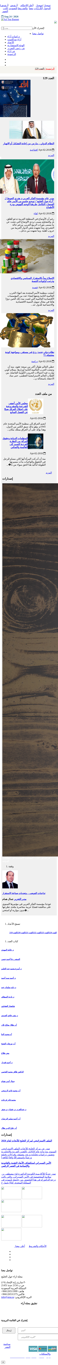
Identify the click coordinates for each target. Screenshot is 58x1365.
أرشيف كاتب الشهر (4, 8)
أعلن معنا (19, 1246)
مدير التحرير (20, 899)
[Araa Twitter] (8, 62)
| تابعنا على (20, 1260)
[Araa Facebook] (11, 1251)
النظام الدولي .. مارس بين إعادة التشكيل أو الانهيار (28, 143)
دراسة (34, 361)
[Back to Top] (3, 1362)
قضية (35, 287)
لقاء (36, 213)
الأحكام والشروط (37, 1246)
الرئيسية (44, 68)
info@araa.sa (7, 1297)
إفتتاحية (34, 150)
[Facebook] (7, 59)
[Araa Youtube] (8, 64)
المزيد (51, 155)
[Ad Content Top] (29, 19)
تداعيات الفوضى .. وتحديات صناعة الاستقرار (23, 893)
